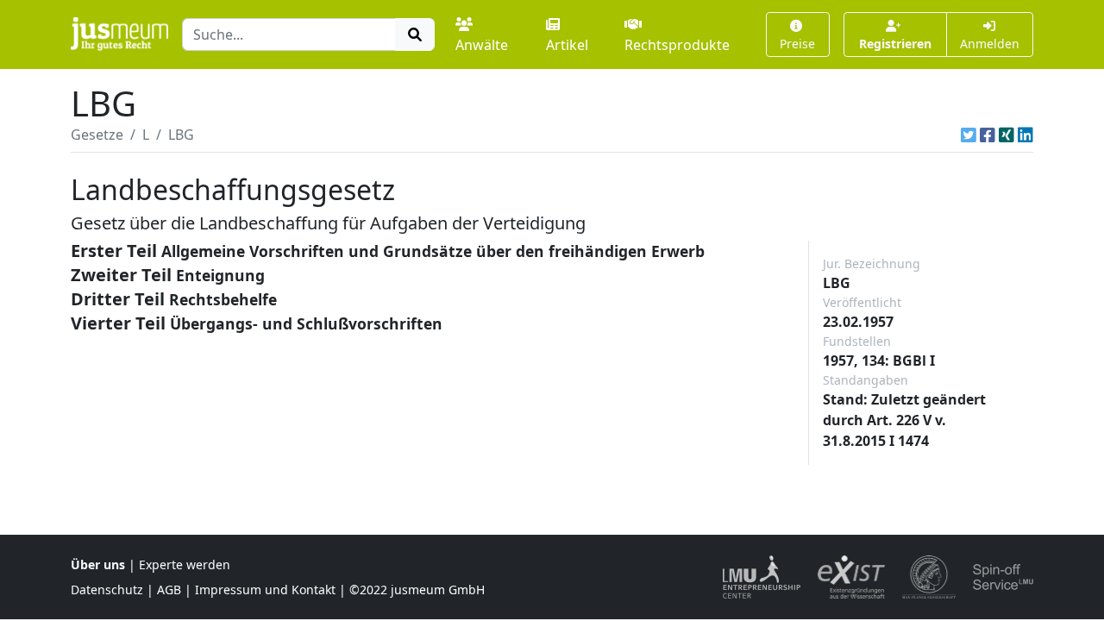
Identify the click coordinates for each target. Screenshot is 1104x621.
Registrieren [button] (895, 43)
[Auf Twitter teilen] (968, 134)
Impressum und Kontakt (265, 589)
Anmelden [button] (989, 43)
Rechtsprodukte (677, 44)
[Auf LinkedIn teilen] (1025, 134)
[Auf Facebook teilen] (987, 134)
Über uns (98, 564)
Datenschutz (107, 589)
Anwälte (481, 44)
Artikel (567, 44)
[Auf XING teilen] (1006, 134)
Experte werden (184, 564)
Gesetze (97, 134)
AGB (169, 589)
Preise (797, 43)
